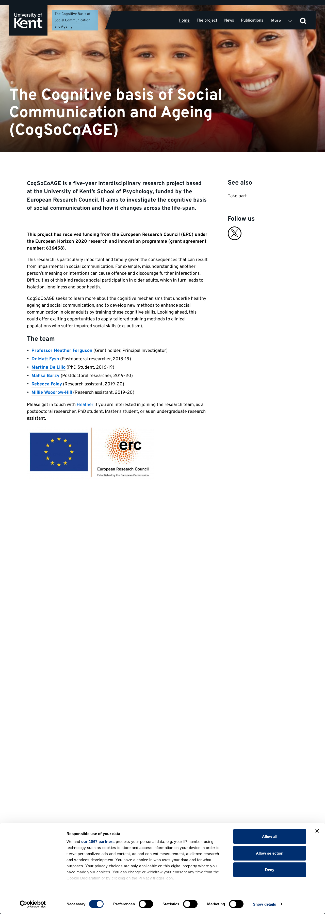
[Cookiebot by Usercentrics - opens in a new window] (33, 904)
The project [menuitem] (207, 20)
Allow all (270, 836)
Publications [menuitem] (252, 20)
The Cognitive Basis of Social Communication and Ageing (72, 20)
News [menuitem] (229, 20)
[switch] (146, 904)
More (276, 20)
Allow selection (270, 853)
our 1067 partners (98, 841)
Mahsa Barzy (45, 376)
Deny (269, 870)
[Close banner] (317, 831)
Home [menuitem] (184, 20)
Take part (237, 196)
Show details (264, 904)
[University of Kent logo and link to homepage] (28, 20)
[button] (303, 20)
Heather (85, 405)
